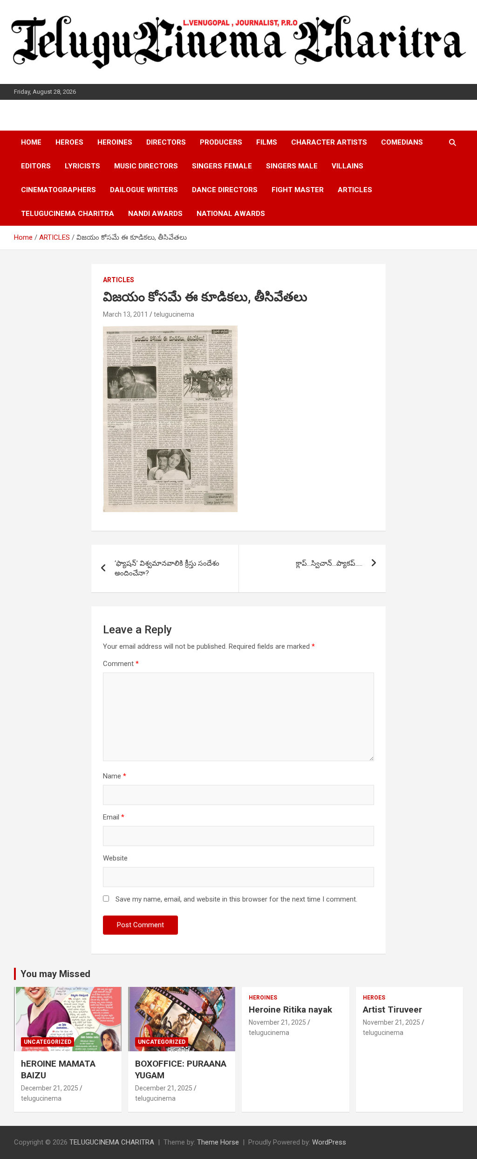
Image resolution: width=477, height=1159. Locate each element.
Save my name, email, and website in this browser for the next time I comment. (236, 899)
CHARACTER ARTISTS (329, 142)
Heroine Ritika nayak (290, 1009)
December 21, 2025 (49, 1088)
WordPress (329, 1142)
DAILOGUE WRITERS (144, 190)
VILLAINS (347, 166)
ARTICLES (355, 190)
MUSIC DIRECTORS (146, 166)
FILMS (266, 142)
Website (115, 858)
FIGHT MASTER (298, 190)
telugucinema (174, 314)
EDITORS (36, 166)
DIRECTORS (166, 142)
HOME (31, 142)
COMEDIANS (402, 142)
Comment (121, 663)
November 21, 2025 (277, 1022)
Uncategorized (47, 1042)
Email (113, 817)
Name (114, 776)
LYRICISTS (82, 166)
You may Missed (55, 973)
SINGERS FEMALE (222, 166)
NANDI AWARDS (155, 213)
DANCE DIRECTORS (225, 190)
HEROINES (114, 142)
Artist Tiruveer (392, 1009)
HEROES (69, 142)
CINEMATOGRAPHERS (58, 190)
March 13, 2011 (125, 314)
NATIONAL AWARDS (231, 213)
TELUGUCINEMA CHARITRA (67, 213)
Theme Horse (218, 1142)
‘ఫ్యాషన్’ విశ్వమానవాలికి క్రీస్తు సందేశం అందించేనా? (167, 568)
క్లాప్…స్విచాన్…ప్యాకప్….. (329, 563)
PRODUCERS (221, 142)
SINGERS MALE (292, 166)
